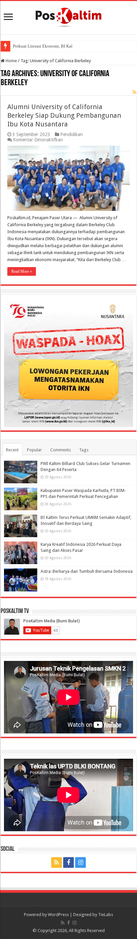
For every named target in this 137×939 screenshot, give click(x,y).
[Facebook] (68, 862)
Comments (60, 449)
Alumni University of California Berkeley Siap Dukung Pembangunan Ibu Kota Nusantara (64, 115)
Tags (83, 449)
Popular (34, 449)
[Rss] (56, 862)
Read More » (21, 271)
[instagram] (80, 862)
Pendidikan (71, 134)
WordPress (58, 914)
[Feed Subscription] (134, 92)
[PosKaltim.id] (68, 16)
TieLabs (105, 914)
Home (11, 60)
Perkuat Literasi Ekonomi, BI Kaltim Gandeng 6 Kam (60, 46)
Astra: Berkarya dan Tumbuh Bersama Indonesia (87, 571)
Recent (12, 449)
